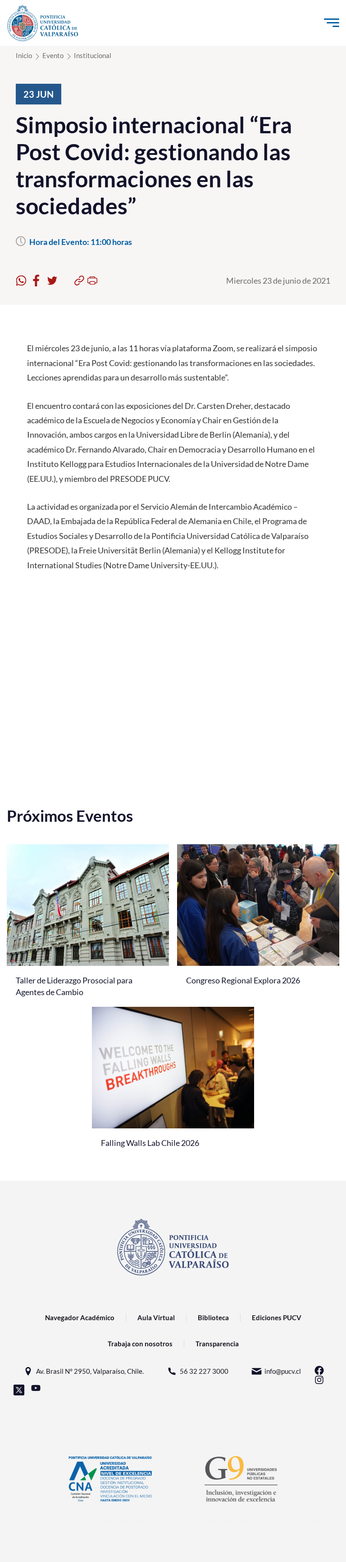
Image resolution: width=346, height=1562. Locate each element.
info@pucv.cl (282, 1371)
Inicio (24, 55)
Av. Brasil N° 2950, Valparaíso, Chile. (90, 1371)
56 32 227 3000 (204, 1371)
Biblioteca (213, 1317)
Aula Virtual (156, 1317)
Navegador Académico (79, 1317)
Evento (53, 55)
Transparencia (217, 1344)
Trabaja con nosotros (140, 1344)
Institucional (92, 55)
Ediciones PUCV (276, 1317)
